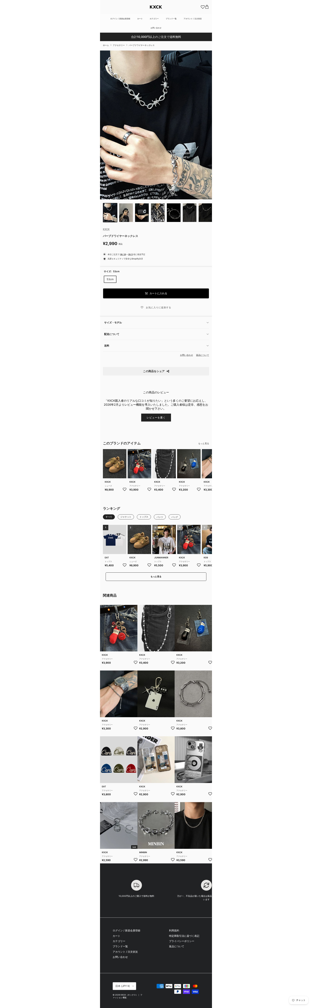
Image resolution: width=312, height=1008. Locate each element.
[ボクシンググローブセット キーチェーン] (139, 463)
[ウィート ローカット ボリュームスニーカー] (114, 463)
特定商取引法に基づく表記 (184, 935)
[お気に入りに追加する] (124, 489)
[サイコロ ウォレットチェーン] (164, 463)
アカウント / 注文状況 (193, 18)
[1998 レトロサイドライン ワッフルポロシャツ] (114, 539)
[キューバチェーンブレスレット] (156, 825)
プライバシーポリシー (181, 941)
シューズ (108, 486)
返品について (202, 355)
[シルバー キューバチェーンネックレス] (193, 825)
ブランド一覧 (171, 18)
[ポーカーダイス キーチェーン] (156, 693)
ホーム (106, 45)
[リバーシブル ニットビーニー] (118, 759)
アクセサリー (119, 45)
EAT (107, 557)
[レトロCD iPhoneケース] (193, 759)
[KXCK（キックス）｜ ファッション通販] (156, 7)
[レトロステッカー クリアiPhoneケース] (156, 759)
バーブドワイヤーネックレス (142, 45)
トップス (108, 561)
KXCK (106, 229)
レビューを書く (156, 417)
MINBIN (143, 852)
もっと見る (203, 443)
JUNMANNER (161, 557)
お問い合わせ (156, 28)
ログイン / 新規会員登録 (120, 18)
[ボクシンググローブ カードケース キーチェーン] (189, 463)
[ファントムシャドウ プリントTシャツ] (164, 539)
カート (140, 18)
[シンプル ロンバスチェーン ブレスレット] (118, 693)
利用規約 (174, 930)
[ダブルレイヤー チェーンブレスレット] (193, 693)
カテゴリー (154, 18)
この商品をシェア (154, 371)
